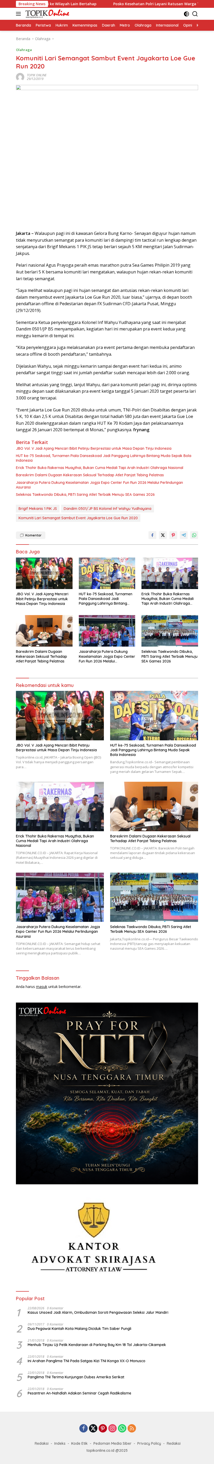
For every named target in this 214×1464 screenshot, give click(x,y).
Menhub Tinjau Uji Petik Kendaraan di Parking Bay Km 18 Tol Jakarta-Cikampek (97, 1344)
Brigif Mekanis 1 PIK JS (38, 508)
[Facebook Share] (152, 535)
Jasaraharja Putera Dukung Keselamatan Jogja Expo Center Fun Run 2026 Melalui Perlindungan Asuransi (99, 485)
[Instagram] (112, 1428)
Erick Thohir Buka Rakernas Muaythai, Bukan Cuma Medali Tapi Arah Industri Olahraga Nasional (99, 467)
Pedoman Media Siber (112, 1443)
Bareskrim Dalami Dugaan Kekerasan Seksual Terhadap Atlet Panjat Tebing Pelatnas (90, 475)
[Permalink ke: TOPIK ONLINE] (20, 76)
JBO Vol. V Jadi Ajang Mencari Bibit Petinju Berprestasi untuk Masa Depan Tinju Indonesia (93, 448)
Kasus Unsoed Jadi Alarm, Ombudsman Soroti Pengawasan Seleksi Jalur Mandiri (98, 1312)
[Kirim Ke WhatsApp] (194, 535)
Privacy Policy (149, 1443)
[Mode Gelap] (186, 14)
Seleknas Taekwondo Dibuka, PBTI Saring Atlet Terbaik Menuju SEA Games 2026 (85, 494)
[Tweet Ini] (163, 535)
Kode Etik (79, 1443)
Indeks (60, 1443)
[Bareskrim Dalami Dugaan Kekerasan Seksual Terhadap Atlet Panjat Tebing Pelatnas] (44, 631)
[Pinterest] (103, 1428)
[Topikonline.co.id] (46, 13)
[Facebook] (83, 1428)
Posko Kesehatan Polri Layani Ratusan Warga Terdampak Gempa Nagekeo (135, 4)
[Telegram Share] (184, 535)
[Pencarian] (195, 14)
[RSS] (132, 1428)
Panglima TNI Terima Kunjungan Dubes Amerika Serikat (76, 1377)
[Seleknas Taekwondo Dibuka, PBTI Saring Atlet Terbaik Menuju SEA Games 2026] (169, 631)
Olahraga (24, 49)
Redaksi (42, 1443)
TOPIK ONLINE (36, 75)
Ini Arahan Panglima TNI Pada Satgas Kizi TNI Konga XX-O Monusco (86, 1361)
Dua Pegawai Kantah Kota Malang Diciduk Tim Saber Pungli (79, 1328)
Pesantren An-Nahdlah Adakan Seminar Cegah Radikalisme (79, 1393)
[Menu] (19, 13)
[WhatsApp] (122, 1428)
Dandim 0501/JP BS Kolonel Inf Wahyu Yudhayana (107, 508)
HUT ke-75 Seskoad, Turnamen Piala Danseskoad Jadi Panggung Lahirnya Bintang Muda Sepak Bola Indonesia (103, 458)
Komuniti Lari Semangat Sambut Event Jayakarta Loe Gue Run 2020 (78, 518)
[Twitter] (93, 1428)
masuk (41, 986)
